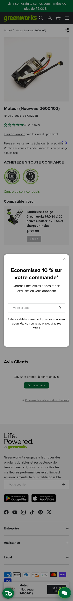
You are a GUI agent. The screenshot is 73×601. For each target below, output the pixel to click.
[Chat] (64, 592)
